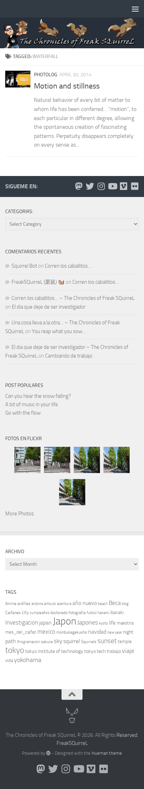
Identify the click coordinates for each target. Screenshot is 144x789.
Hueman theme (107, 753)
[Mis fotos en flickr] (134, 186)
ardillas (23, 603)
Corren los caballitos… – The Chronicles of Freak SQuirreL (73, 298)
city (25, 612)
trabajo (114, 651)
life (112, 623)
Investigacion (21, 622)
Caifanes (13, 612)
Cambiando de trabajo (68, 356)
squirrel (71, 641)
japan (45, 622)
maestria (125, 623)
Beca (115, 602)
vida (9, 660)
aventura (64, 603)
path (10, 641)
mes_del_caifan (20, 632)
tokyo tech (95, 651)
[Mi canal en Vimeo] (123, 186)
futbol (91, 613)
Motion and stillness (67, 86)
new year (114, 632)
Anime (10, 603)
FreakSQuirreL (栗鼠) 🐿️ (38, 282)
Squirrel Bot (24, 266)
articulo (50, 603)
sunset (107, 641)
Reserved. (127, 735)
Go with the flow (23, 413)
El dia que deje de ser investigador (49, 307)
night (128, 632)
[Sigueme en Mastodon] (78, 186)
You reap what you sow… (59, 331)
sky (58, 640)
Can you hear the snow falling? (38, 396)
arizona (37, 603)
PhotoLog (45, 75)
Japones (87, 622)
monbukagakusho (71, 632)
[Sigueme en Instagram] (101, 186)
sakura (47, 641)
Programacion (28, 642)
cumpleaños (39, 613)
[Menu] (135, 8)
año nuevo (84, 603)
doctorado (58, 612)
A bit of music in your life (31, 404)
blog (125, 603)
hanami (103, 613)
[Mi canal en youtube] (112, 186)
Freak (63, 743)
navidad (97, 631)
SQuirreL (78, 743)
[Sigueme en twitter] (90, 186)
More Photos (19, 513)
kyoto (103, 623)
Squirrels (88, 641)
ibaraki (117, 612)
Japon (64, 621)
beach (103, 603)
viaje (128, 651)
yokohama (27, 660)
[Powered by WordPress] (48, 753)
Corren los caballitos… (68, 266)
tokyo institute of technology (54, 651)
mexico (46, 631)
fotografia (77, 612)
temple (125, 641)
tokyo (14, 650)
